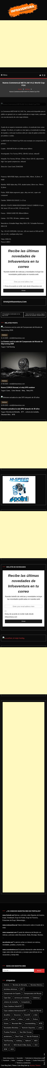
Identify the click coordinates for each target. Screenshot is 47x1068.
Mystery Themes (35, 1065)
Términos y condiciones (24, 1063)
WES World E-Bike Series (22, 1045)
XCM (5, 1049)
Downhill (27, 1015)
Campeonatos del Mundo (32, 993)
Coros (8, 390)
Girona (6, 1023)
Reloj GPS (29, 390)
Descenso (17, 1015)
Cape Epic (7, 998)
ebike (13, 1019)
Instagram (20, 1060)
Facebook (6, 1060)
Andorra (6, 985)
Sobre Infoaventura (8, 1058)
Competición (25, 1002)
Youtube (28, 1060)
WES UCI (7, 1045)
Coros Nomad (16, 390)
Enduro (35, 1019)
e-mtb (6, 1019)
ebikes (20, 1019)
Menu (5, 75)
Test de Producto (32, 1036)
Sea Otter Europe (26, 1032)
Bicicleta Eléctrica (36, 985)
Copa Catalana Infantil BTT (13, 1006)
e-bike (35, 1015)
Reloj (23, 390)
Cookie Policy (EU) (38, 1060)
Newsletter (20, 1058)
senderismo (8, 1036)
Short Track (19, 1036)
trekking (19, 1040)
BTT (22, 412)
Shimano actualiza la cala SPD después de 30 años (20, 409)
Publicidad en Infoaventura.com (34, 1058)
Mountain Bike (5, 414)
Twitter (13, 1060)
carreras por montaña (21, 998)
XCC (36, 1045)
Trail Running (10, 347)
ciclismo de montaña (32, 412)
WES (35, 1040)
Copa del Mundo (35, 1010)
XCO (12, 1049)
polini (40, 1028)
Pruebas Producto (10, 1032)
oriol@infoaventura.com (15, 302)
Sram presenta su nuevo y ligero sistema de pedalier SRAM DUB (35, 314)
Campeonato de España (12, 993)
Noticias (4, 335)
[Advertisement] (23, 43)
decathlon (7, 1015)
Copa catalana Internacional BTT (15, 1010)
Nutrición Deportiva (28, 1028)
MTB (13, 414)
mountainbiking (30, 1023)
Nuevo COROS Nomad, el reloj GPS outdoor (18, 387)
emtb (28, 1019)
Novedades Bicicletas (11, 1028)
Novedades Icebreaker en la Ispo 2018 (11, 314)
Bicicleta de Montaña (13, 412)
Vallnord (28, 1040)
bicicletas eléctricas (10, 989)
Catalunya (36, 998)
